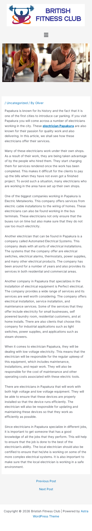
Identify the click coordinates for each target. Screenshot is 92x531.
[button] (46, 35)
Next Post (46, 489)
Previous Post (46, 481)
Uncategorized (17, 103)
